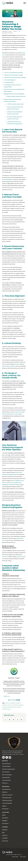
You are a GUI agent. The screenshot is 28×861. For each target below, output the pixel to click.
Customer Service (6, 763)
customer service (18, 412)
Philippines (4, 820)
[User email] (19, 700)
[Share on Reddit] (17, 718)
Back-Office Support (7, 774)
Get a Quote (5, 840)
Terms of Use (23, 856)
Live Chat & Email (6, 780)
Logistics (4, 806)
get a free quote (21, 556)
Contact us (4, 556)
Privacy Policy (15, 856)
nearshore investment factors (9, 707)
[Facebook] (11, 700)
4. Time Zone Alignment (9, 80)
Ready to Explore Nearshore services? (16, 96)
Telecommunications (7, 800)
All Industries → (6, 808)
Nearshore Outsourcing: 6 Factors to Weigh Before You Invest (11, 25)
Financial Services (6, 789)
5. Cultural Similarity (9, 82)
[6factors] (12, 13)
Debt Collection (6, 771)
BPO (16, 31)
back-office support (17, 414)
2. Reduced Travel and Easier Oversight (13, 75)
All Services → (5, 783)
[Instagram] (13, 700)
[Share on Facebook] (5, 718)
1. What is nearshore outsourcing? (15, 104)
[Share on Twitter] (9, 718)
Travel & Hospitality (7, 803)
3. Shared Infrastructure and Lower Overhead (15, 77)
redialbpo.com (7, 696)
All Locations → (6, 823)
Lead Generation (6, 777)
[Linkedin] (9, 700)
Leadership (4, 829)
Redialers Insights (7, 32)
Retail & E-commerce (7, 794)
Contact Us (4, 835)
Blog (3, 832)
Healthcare (4, 792)
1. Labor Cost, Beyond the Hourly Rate (13, 72)
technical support (6, 414)
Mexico (4, 815)
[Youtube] (17, 700)
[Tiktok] (15, 700)
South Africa (5, 817)
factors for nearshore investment (15, 705)
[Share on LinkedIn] (13, 718)
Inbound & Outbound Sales (8, 769)
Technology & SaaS (6, 797)
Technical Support (6, 766)
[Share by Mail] (21, 718)
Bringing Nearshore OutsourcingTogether (14, 93)
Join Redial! (5, 838)
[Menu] (24, 3)
